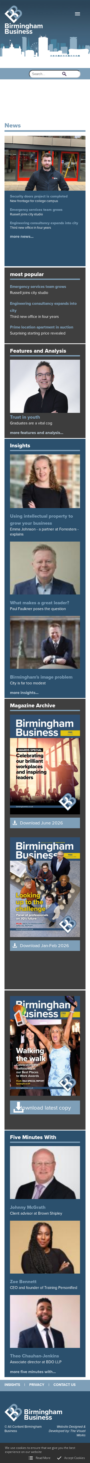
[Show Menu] (77, 14)
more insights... (24, 692)
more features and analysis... (36, 432)
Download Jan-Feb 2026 (44, 945)
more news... (22, 236)
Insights (12, 1385)
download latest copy (45, 1108)
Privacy (36, 1385)
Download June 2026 (41, 823)
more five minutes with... (33, 1371)
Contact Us (65, 1385)
